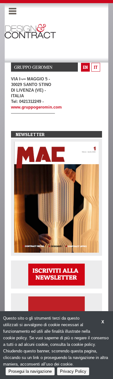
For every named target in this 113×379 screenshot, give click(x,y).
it (96, 67)
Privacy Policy (73, 371)
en (85, 67)
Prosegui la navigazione (30, 371)
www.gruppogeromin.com (36, 107)
